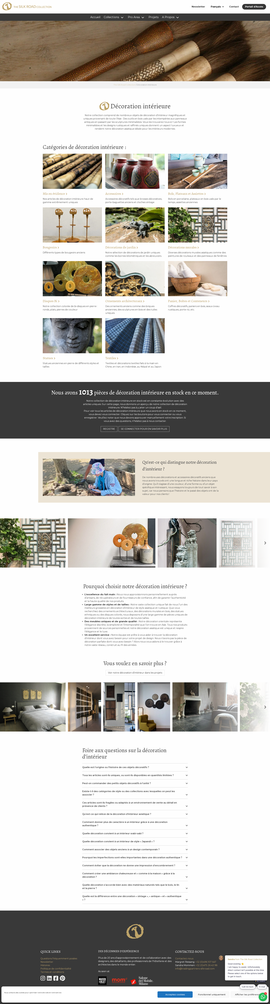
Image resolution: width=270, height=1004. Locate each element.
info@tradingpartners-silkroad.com (195, 968)
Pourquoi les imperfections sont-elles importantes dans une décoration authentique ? (132, 857)
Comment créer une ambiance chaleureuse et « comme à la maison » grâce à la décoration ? (128, 875)
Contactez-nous (184, 958)
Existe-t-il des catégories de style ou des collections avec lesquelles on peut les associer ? (128, 793)
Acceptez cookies (175, 994)
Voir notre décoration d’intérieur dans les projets (135, 672)
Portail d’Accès (254, 6)
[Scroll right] (265, 542)
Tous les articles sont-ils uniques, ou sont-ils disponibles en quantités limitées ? (128, 775)
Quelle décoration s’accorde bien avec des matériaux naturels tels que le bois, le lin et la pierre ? (130, 887)
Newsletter (198, 6)
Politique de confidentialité (55, 968)
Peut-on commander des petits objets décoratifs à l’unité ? (116, 783)
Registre (109, 429)
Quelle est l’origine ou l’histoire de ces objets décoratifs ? (115, 767)
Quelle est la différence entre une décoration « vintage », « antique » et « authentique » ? (131, 898)
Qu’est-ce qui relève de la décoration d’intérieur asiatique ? (116, 814)
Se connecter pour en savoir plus (144, 429)
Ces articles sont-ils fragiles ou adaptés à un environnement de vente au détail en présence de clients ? (129, 804)
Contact (234, 6)
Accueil (95, 17)
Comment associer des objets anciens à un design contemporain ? (121, 849)
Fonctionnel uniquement (211, 994)
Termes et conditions (52, 972)
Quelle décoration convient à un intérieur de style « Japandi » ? (118, 841)
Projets (153, 17)
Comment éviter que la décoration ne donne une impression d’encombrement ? (128, 865)
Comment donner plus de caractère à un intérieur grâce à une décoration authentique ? (124, 824)
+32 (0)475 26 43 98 (206, 965)
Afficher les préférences (248, 994)
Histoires (45, 965)
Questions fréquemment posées (58, 958)
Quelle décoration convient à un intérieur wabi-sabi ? (112, 833)
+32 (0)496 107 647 (205, 962)
